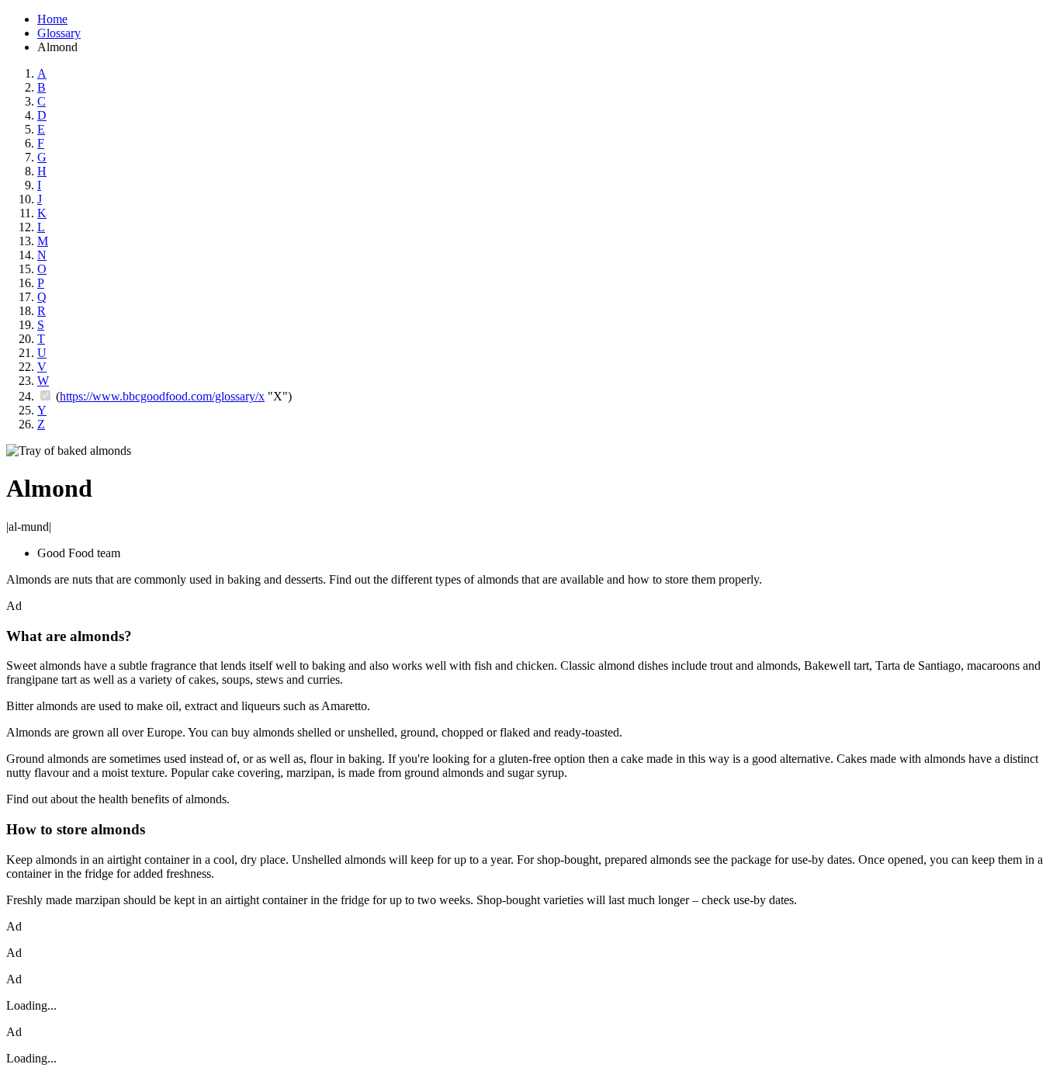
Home (52, 19)
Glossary (59, 33)
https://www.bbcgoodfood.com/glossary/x (162, 396)
